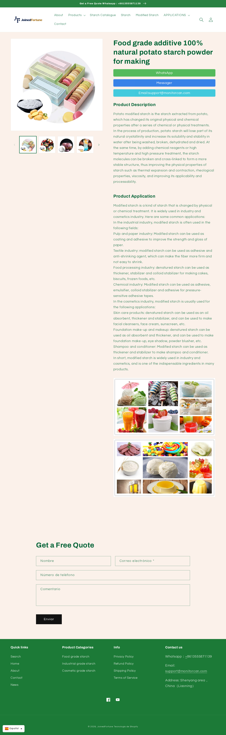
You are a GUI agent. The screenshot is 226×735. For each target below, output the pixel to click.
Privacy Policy (124, 656)
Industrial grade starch (79, 663)
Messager (164, 83)
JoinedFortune (105, 726)
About (15, 670)
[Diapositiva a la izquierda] (14, 145)
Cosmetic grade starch (79, 670)
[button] (76, 15)
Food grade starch (75, 656)
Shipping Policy (125, 670)
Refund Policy (123, 663)
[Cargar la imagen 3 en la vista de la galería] (66, 144)
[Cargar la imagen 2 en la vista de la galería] (46, 144)
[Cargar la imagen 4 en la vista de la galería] (85, 144)
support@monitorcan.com (186, 671)
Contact (17, 677)
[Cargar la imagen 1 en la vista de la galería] (27, 144)
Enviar (49, 619)
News (15, 684)
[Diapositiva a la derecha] (99, 145)
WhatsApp (164, 73)
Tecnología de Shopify (126, 726)
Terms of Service (126, 677)
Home (15, 663)
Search (16, 656)
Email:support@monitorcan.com (164, 93)
